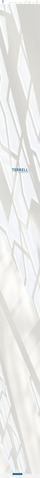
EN (36, 1)
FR (37, 1)
